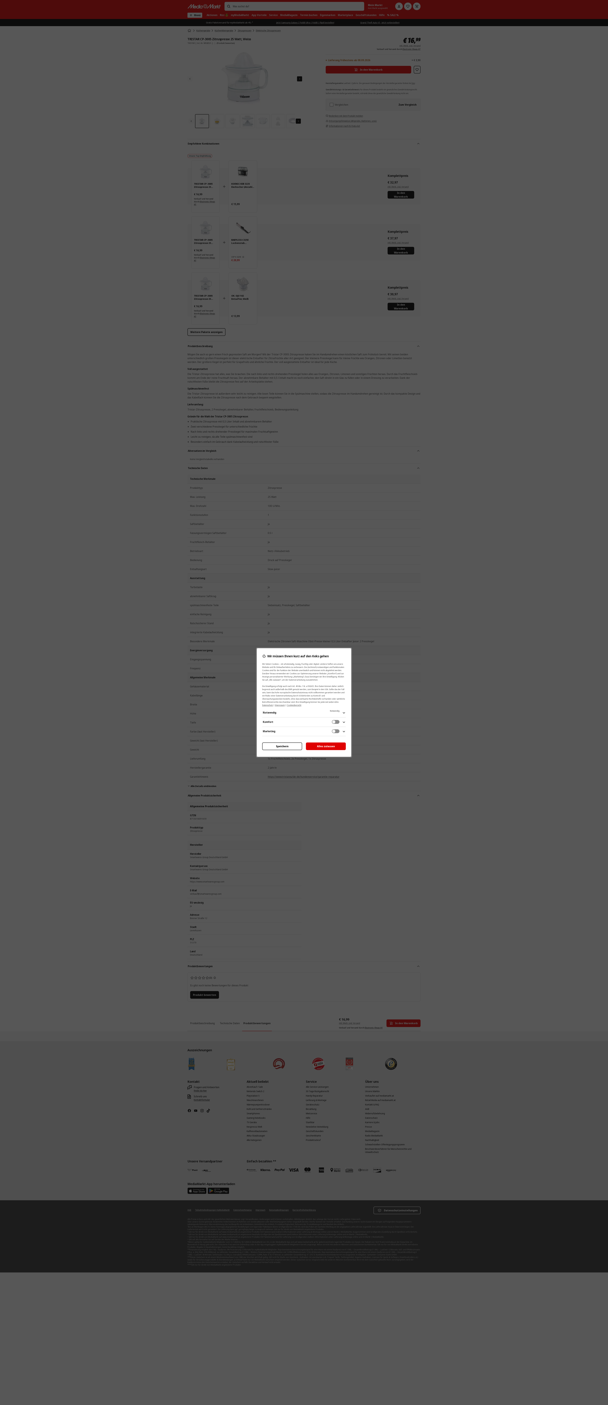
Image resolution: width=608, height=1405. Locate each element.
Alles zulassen (326, 746)
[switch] (335, 722)
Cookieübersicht (294, 705)
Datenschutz (267, 705)
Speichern (282, 746)
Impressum (280, 705)
